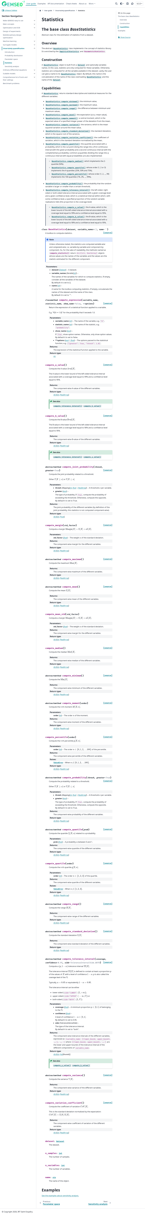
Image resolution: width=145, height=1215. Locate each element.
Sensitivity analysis (12, 66)
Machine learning (9, 41)
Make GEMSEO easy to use (13, 20)
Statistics (8, 63)
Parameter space (11, 59)
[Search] (116, 4)
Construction (125, 23)
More (91, 3)
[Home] (40, 10)
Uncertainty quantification (13, 48)
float (62, 517)
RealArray (64, 395)
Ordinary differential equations (15, 70)
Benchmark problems (11, 83)
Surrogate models (10, 45)
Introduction (9, 52)
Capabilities (124, 27)
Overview (123, 20)
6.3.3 (139, 3)
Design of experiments (12, 31)
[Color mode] (122, 4)
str (54, 356)
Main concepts (8, 24)
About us (83, 3)
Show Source (125, 37)
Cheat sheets (71, 3)
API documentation (56, 3)
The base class (128, 16)
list (61, 1054)
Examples (42, 3)
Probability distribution (14, 56)
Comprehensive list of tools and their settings (15, 78)
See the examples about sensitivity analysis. (60, 1195)
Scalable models (9, 73)
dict (55, 395)
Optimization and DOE (11, 28)
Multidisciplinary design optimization (12, 36)
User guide (31, 3)
